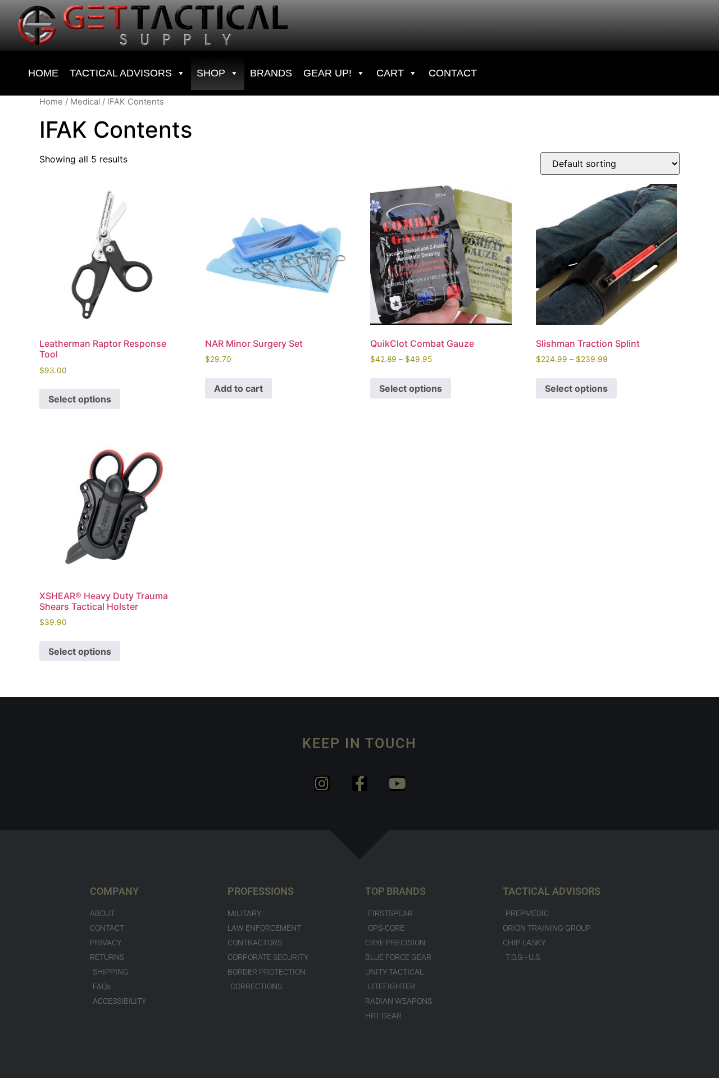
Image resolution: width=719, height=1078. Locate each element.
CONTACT (453, 73)
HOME (43, 73)
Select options (79, 399)
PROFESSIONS (260, 891)
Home (51, 102)
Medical (85, 102)
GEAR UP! (327, 73)
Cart (390, 73)
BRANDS (271, 73)
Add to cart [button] (238, 388)
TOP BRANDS (395, 891)
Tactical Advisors (121, 73)
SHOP (211, 73)
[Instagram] (322, 783)
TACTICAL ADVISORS (551, 891)
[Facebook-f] (359, 783)
